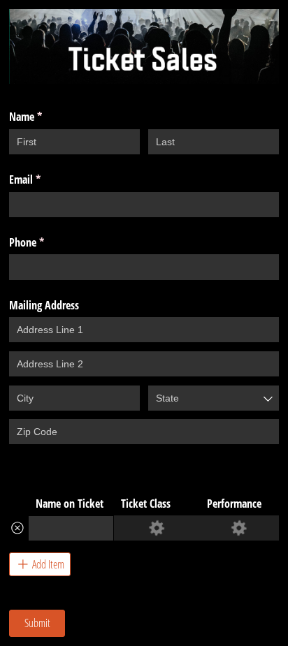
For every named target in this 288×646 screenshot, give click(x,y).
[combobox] (213, 398)
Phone (44, 242)
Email (42, 179)
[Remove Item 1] (17, 528)
